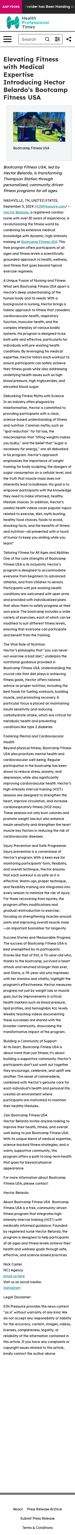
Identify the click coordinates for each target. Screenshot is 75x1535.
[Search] (47, 39)
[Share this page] (69, 39)
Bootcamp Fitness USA (39, 242)
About (18, 1509)
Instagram (11, 1288)
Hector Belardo (16, 212)
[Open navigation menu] (7, 39)
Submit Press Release (37, 1518)
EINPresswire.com (50, 206)
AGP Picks (10, 7)
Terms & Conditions (37, 1528)
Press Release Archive (44, 1509)
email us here (14, 1276)
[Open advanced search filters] (57, 39)
